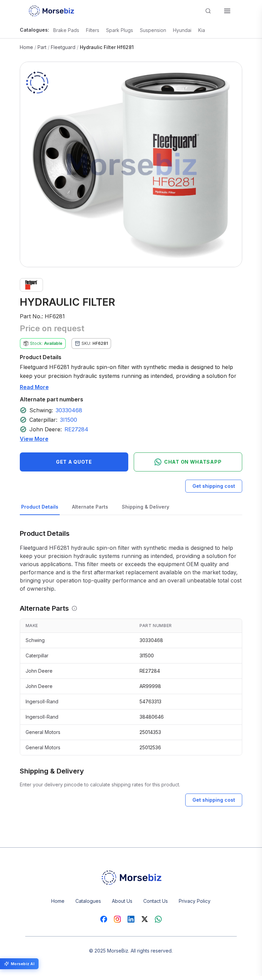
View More (34, 438)
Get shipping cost (213, 486)
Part (42, 47)
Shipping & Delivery (145, 507)
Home (26, 47)
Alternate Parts (90, 507)
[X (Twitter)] (144, 919)
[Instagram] (117, 919)
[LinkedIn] (131, 919)
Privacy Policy (194, 901)
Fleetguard (63, 47)
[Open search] (208, 11)
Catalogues (88, 901)
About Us (122, 901)
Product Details (39, 507)
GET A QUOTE (74, 462)
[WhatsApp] (158, 919)
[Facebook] (103, 919)
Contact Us (155, 901)
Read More (34, 387)
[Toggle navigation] (227, 11)
